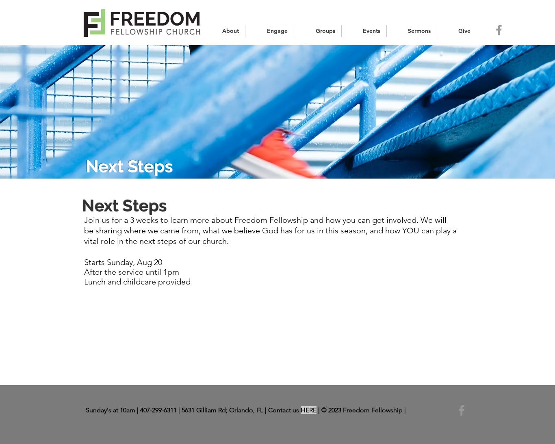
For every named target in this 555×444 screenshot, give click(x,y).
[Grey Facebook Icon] (499, 30)
